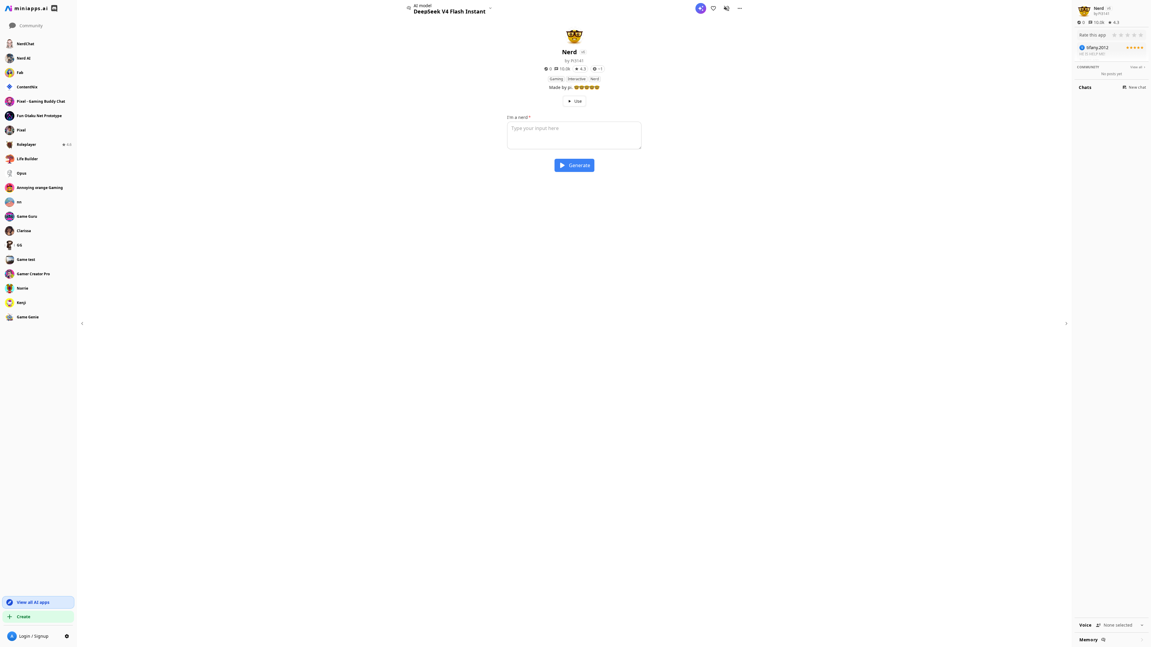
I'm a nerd (517, 117)
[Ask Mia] (700, 8)
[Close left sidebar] (83, 323)
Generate (579, 165)
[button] (740, 8)
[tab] (574, 101)
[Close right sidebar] (1065, 323)
